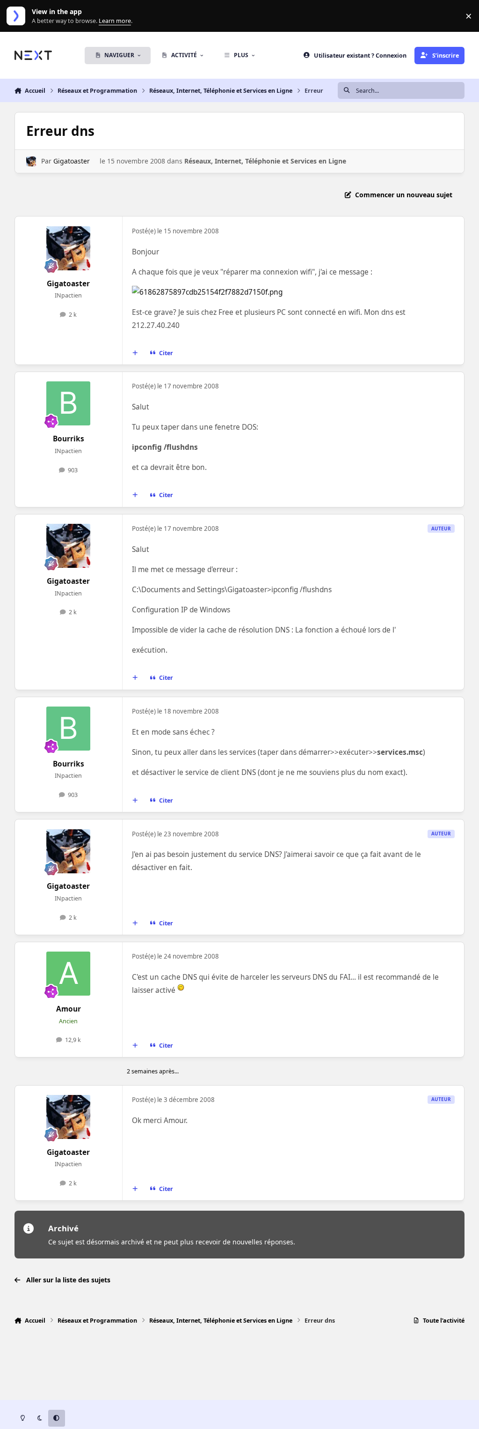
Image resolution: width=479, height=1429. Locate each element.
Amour (68, 1009)
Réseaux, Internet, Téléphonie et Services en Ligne (265, 160)
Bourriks (68, 439)
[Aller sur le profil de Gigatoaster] (31, 161)
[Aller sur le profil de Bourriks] (68, 403)
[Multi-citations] (135, 353)
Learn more (18, 16)
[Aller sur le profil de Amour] (68, 974)
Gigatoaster (71, 160)
